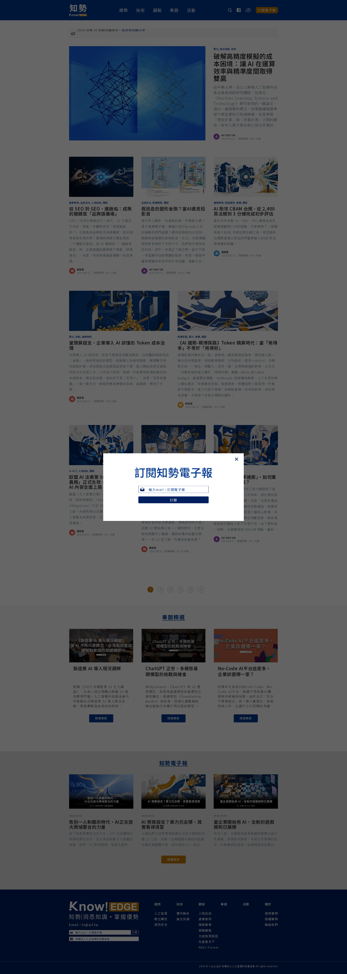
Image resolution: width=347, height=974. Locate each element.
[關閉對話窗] (242, 453)
